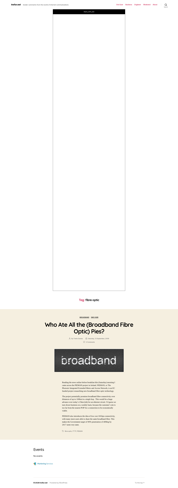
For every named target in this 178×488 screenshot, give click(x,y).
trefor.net (16, 5)
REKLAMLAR (89, 12)
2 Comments (90, 342)
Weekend (146, 5)
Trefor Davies (78, 338)
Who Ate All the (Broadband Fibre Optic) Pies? (89, 328)
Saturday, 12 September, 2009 (98, 338)
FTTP (74, 431)
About (155, 5)
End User (119, 5)
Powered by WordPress (58, 483)
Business (128, 5)
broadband (84, 317)
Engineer (137, 5)
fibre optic (68, 431)
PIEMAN (79, 431)
